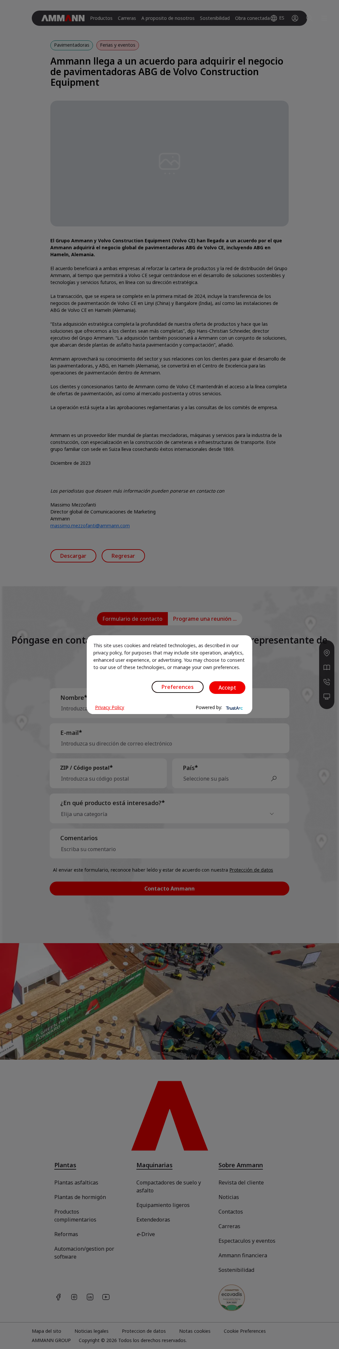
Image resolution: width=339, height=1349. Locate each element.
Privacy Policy (109, 707)
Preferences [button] (178, 687)
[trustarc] (233, 707)
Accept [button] (227, 687)
